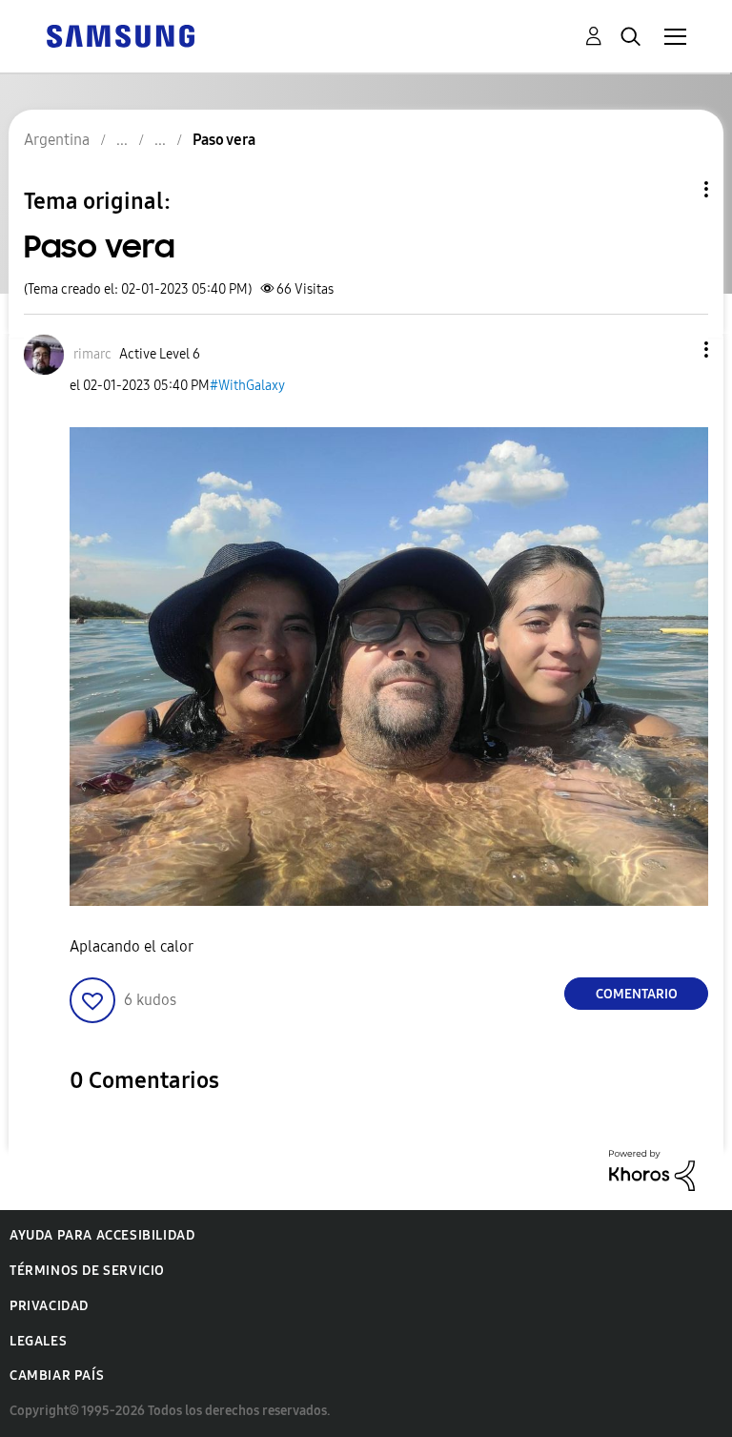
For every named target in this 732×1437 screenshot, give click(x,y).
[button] (674, 349)
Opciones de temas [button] (674, 189)
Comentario (637, 994)
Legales (38, 1341)
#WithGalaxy (247, 386)
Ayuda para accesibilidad (102, 1235)
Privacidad (49, 1306)
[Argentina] (120, 35)
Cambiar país (57, 1375)
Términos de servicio (87, 1271)
